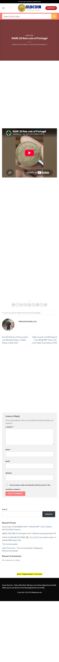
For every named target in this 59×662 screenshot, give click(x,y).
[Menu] (3, 8)
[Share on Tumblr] (41, 305)
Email (7, 461)
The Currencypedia (9, 544)
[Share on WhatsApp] (13, 305)
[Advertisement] (29, 98)
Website (8, 473)
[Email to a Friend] (25, 305)
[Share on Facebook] (17, 305)
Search (4, 509)
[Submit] (54, 16)
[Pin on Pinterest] (29, 305)
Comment (9, 427)
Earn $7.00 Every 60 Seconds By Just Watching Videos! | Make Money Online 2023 (15, 340)
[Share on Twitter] (21, 305)
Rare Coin (29, 35)
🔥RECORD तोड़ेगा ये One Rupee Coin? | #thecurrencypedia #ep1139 (29, 533)
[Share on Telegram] (45, 305)
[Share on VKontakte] (33, 305)
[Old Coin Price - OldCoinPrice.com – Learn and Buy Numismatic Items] (29, 8)
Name (8, 449)
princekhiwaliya (41, 44)
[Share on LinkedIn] (37, 305)
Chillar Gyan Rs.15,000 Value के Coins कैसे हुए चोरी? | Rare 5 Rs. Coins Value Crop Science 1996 (44, 340)
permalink (37, 313)
